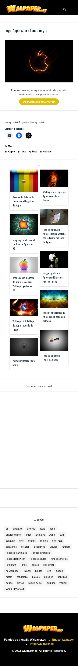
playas (20, 583)
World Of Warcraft (15, 589)
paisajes (48, 577)
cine (21, 541)
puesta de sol (35, 583)
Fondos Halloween (15, 559)
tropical (63, 583)
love (49, 571)
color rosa (57, 541)
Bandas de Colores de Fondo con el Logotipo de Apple (23, 201)
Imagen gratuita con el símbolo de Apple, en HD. (23, 244)
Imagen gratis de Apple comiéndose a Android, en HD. (52, 277)
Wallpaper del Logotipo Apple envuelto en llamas (54, 196)
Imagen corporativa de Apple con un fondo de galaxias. (54, 317)
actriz (42, 528)
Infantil (27, 571)
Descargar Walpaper (39, 101)
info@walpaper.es (42, 643)
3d (7, 528)
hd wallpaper (12, 571)
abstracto (18, 528)
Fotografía (11, 565)
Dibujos (53, 547)
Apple (11, 151)
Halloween (49, 565)
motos (9, 577)
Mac (10, 146)
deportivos (39, 547)
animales (40, 535)
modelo (59, 571)
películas (62, 577)
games (35, 565)
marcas (47, 151)
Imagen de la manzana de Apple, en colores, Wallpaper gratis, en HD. (23, 284)
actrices (31, 528)
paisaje (36, 577)
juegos (38, 571)
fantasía (66, 547)
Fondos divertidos (40, 553)
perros (9, 583)
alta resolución (13, 535)
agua (52, 528)
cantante (10, 541)
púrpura (51, 583)
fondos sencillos (59, 559)
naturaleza (22, 577)
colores (44, 541)
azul (62, 535)
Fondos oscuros (38, 559)
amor (28, 535)
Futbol (24, 565)
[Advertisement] (39, 445)
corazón (25, 547)
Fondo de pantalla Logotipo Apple (51, 358)
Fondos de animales (16, 553)
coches (32, 541)
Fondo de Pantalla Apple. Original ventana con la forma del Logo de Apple (54, 236)
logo (23, 151)
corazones (11, 547)
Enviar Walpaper (63, 639)
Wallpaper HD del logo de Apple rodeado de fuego (23, 325)
